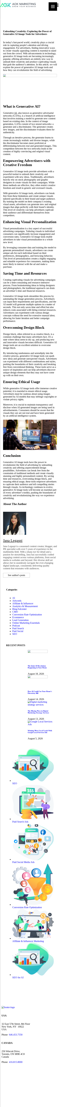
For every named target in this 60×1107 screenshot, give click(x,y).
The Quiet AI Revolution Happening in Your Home (37, 667)
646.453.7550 (15, 1034)
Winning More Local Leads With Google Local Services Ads (40, 731)
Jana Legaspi (12, 541)
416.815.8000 (15, 1062)
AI (15, 113)
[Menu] (53, 6)
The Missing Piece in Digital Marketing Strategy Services (38, 712)
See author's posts (16, 575)
